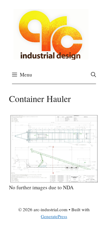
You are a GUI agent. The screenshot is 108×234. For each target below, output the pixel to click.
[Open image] (54, 149)
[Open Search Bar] (93, 75)
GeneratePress (54, 216)
